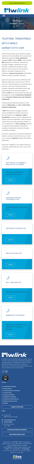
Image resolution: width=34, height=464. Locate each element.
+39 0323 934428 (8, 422)
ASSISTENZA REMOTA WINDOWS (17, 430)
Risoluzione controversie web (10, 399)
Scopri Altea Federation (17, 3)
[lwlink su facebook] (3, 371)
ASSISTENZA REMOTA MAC (17, 434)
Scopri (10, 180)
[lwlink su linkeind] (6, 371)
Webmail (5, 403)
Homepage (13, 23)
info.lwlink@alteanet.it (10, 420)
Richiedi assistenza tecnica (10, 401)
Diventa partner (7, 388)
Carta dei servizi (7, 392)
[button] (17, 14)
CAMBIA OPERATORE (17, 407)
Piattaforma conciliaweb (9, 397)
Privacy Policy (25, 449)
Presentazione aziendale (9, 386)
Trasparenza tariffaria (9, 394)
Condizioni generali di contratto (11, 390)
